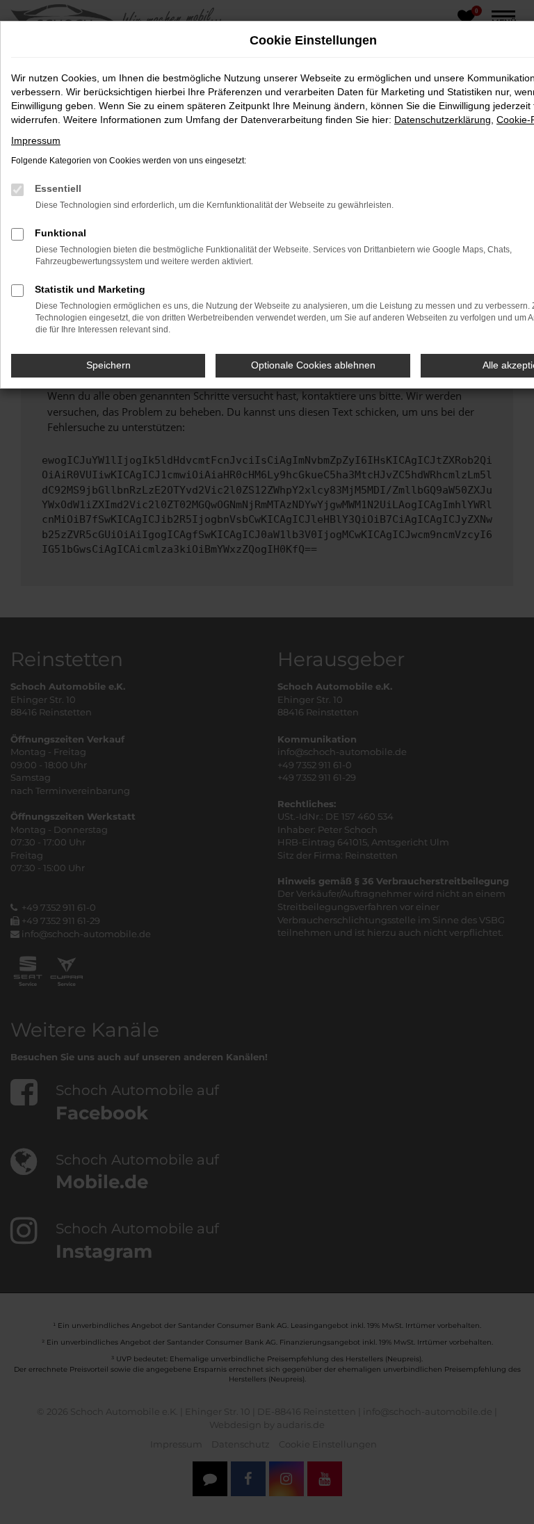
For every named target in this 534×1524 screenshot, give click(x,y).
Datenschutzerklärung (442, 119)
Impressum (35, 140)
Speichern (108, 365)
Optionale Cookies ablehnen (313, 365)
